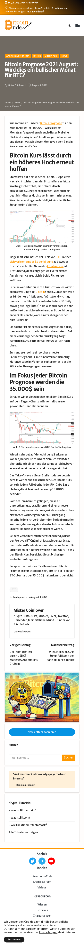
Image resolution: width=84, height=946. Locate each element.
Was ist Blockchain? (23, 810)
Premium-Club (42, 876)
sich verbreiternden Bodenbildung (31, 261)
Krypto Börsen (42, 882)
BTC (58, 257)
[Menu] (77, 25)
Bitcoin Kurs (51, 55)
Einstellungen (48, 932)
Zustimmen (14, 939)
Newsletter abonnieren (42, 732)
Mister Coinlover (29, 610)
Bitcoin (37, 55)
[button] (22, 631)
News (64, 55)
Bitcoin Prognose (51, 123)
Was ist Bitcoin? (20, 817)
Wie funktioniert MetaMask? (29, 825)
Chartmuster (55, 266)
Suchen (13, 745)
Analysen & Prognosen (17, 55)
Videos (42, 887)
